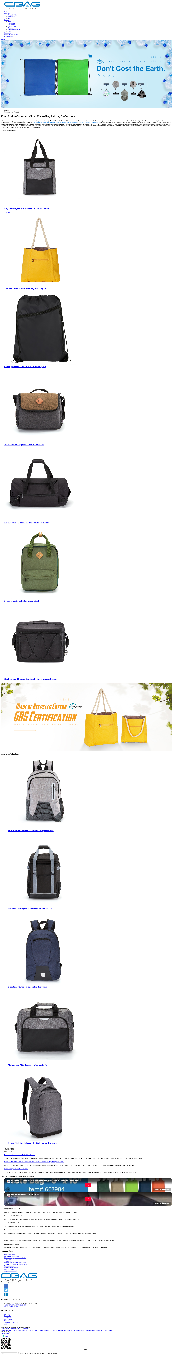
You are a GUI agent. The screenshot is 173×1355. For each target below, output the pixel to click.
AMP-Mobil (24, 1328)
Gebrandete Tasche (9, 1254)
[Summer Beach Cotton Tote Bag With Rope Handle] (40, 286)
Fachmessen (11, 16)
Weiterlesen (7, 212)
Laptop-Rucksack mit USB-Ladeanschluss (83, 1330)
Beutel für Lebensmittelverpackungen (15, 1262)
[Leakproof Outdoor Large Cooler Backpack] (44, 906)
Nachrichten (7, 33)
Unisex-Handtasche (9, 1269)
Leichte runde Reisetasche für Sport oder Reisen (26, 523)
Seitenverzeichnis (15, 1328)
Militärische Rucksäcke (11, 1267)
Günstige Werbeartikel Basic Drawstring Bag (25, 366)
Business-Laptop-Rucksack (29, 1330)
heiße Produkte (5, 1328)
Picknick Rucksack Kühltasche (46, 1330)
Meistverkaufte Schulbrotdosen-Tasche (22, 601)
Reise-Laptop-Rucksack (63, 1330)
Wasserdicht (7, 1261)
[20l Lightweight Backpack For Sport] (44, 984)
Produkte (6, 20)
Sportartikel (7, 1259)
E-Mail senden (5, 1333)
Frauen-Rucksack (9, 1266)
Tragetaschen (11, 24)
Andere (10, 31)
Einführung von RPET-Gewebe (16, 1169)
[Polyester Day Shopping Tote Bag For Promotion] (40, 205)
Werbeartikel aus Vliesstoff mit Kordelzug (16, 1264)
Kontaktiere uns (8, 36)
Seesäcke (10, 28)
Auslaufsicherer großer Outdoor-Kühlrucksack (30, 909)
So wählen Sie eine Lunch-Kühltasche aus (19, 1155)
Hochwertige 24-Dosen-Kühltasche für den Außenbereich (30, 679)
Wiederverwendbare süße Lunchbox (44, 122)
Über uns (7, 13)
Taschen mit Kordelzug (14, 29)
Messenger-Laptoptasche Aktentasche (15, 1258)
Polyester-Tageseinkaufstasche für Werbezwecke (26, 208)
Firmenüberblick (12, 15)
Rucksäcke (11, 21)
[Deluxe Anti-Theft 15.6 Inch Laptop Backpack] (44, 1140)
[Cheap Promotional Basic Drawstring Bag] (40, 364)
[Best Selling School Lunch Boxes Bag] (40, 598)
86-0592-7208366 (21, 1305)
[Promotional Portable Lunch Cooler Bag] (40, 442)
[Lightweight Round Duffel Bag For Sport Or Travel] (40, 520)
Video (9, 18)
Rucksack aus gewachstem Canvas (90, 122)
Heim (5, 12)
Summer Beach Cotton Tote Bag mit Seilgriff (25, 288)
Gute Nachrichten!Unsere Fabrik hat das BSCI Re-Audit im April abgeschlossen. (34, 1162)
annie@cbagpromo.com (11, 1306)
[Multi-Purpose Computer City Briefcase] (44, 1062)
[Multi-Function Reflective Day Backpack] (44, 828)
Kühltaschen (11, 23)
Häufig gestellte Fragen (11, 34)
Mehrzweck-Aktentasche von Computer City (28, 1065)
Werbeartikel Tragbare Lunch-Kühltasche (24, 444)
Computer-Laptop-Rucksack (104, 1330)
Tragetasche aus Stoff (10, 1271)
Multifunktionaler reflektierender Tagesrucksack (31, 830)
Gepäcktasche (75, 122)
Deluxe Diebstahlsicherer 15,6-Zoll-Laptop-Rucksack (32, 1143)
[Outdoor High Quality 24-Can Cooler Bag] (40, 676)
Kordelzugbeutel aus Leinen (12, 1256)
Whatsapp (7, 1336)
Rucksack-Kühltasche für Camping (11, 1330)
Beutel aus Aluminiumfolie (63, 122)
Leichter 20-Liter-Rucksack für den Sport (27, 987)
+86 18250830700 (9, 1305)
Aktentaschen (12, 26)
